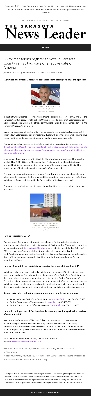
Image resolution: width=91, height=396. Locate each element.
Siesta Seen (11, 352)
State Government (65, 348)
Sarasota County (48, 348)
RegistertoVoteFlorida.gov (35, 248)
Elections (35, 348)
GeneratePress (53, 392)
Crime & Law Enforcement (18, 348)
